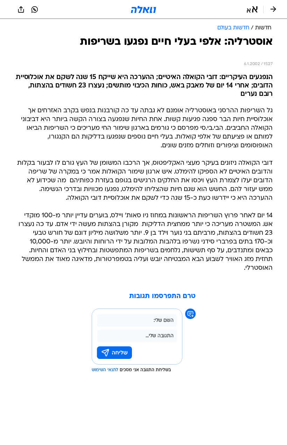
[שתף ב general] (21, 9)
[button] (252, 9)
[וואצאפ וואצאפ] (34, 9)
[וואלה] (143, 9)
